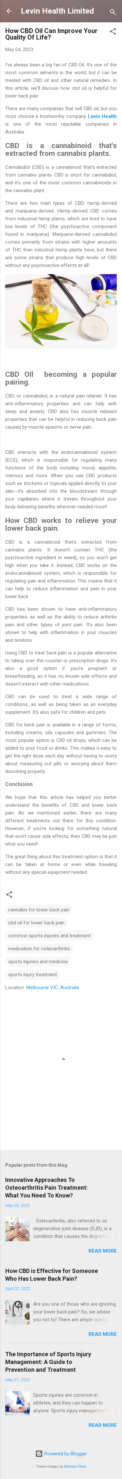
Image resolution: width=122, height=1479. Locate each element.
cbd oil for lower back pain (36, 923)
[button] (113, 33)
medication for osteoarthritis (39, 949)
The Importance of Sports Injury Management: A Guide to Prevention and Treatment (48, 1362)
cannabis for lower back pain (39, 910)
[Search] (113, 13)
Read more (102, 1251)
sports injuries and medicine (38, 962)
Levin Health (102, 116)
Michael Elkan (75, 1466)
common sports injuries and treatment (49, 936)
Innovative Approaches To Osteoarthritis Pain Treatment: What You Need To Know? (46, 1187)
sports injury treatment (32, 974)
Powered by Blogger (65, 1454)
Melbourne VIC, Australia (52, 987)
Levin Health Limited (57, 11)
